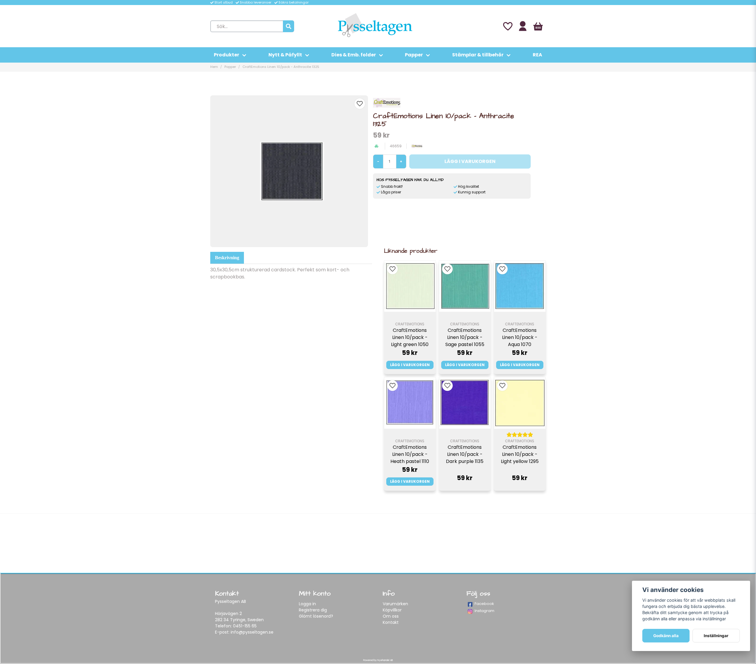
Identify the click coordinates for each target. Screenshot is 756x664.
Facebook (484, 603)
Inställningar (716, 635)
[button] (359, 103)
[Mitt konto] (522, 26)
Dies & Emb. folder (353, 54)
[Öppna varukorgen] (538, 26)
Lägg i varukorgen (410, 364)
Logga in (307, 604)
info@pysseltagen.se (252, 632)
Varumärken (395, 604)
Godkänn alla (666, 635)
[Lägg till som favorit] (507, 26)
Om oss (391, 616)
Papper (414, 54)
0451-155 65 (245, 626)
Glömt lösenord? (316, 616)
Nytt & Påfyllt (285, 54)
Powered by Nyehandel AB (378, 660)
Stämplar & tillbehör (478, 54)
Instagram (484, 611)
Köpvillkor (392, 610)
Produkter (226, 54)
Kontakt (391, 622)
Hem (214, 66)
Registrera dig (313, 610)
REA (537, 54)
